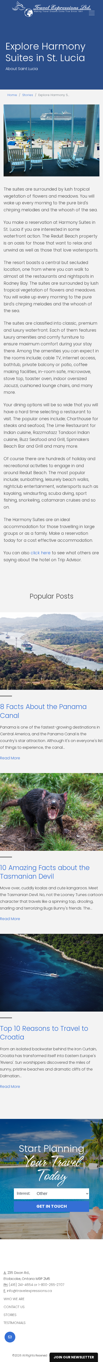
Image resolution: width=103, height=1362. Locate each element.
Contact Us (14, 1306)
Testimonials (15, 1322)
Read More (10, 758)
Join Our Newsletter (74, 1357)
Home (12, 95)
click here (41, 553)
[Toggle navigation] (91, 13)
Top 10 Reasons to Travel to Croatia (44, 1033)
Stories (27, 95)
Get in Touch (51, 1206)
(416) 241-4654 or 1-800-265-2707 (36, 1284)
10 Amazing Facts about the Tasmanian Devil (45, 872)
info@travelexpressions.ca (29, 1290)
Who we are (14, 1299)
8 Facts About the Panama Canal (43, 711)
